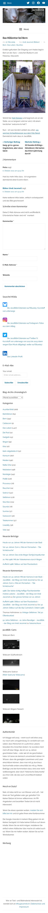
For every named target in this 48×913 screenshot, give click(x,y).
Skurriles (19, 45)
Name (6, 255)
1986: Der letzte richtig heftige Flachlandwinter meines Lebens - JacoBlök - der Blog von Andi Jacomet (22, 594)
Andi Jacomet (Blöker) (31, 42)
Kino (4, 446)
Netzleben (7, 470)
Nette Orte (7, 465)
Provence (7, 483)
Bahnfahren (7, 414)
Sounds (6, 507)
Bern (4, 45)
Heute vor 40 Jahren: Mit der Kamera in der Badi (22, 542)
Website (6, 275)
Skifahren (6, 497)
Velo (4, 530)
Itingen (5, 442)
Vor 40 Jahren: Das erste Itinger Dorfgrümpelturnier (24, 555)
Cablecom (7, 423)
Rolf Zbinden (17, 118)
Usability (6, 525)
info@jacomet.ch (23, 904)
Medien (6, 460)
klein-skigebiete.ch (10, 451)
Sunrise (6, 511)
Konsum (6, 456)
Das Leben (11, 45)
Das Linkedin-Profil (14, 357)
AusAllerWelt (8, 409)
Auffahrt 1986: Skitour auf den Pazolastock (20, 564)
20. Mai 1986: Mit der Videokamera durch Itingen (22, 559)
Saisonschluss (35, 623)
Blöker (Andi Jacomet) (12, 188)
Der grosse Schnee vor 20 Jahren (26, 597)
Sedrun (6, 493)
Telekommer (8, 520)
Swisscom (7, 516)
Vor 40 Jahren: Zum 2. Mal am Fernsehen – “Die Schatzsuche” (23, 583)
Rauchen (6, 488)
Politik (5, 479)
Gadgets (6, 437)
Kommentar (8, 221)
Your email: (7, 371)
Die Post (6, 433)
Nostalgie (6, 474)
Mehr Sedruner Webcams (13, 675)
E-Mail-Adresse (10, 265)
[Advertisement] (24, 871)
